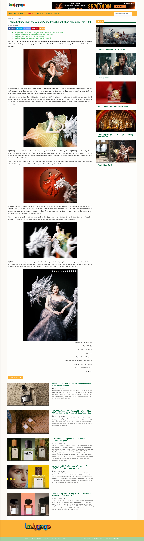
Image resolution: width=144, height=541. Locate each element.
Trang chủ (12, 13)
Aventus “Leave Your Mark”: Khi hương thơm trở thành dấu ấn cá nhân (71, 385)
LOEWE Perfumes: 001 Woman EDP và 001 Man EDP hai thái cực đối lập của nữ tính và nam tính (71, 412)
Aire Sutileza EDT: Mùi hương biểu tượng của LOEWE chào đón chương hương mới (70, 467)
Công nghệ (39, 13)
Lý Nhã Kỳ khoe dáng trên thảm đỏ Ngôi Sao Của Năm (28, 36)
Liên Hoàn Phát (116, 538)
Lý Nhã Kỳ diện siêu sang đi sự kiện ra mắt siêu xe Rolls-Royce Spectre (33, 34)
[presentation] (24, 301)
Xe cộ (63, 13)
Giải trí (20, 13)
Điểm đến (49, 13)
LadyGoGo (11, 18)
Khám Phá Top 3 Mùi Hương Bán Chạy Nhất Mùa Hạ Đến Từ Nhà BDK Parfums (71, 495)
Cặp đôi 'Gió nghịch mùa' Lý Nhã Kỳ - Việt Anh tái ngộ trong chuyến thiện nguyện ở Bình (38, 32)
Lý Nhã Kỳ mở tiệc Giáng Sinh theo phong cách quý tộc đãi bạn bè (31, 38)
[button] (52, 271)
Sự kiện (56, 13)
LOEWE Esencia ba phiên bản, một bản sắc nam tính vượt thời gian (71, 440)
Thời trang (29, 13)
